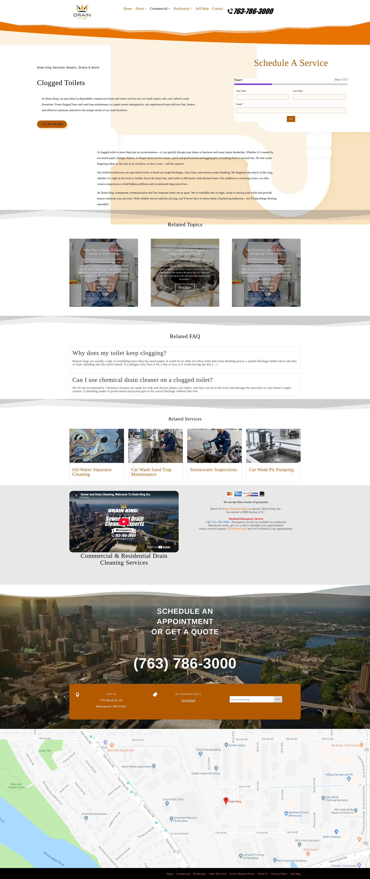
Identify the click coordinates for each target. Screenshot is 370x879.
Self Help (202, 9)
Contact (217, 9)
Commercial (159, 9)
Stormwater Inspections (213, 469)
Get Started (188, 700)
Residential (181, 9)
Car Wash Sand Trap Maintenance (151, 472)
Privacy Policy (279, 874)
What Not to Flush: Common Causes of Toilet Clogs (103, 251)
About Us (263, 874)
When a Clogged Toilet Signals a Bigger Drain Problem (185, 251)
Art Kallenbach (91, 259)
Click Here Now (237, 528)
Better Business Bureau (236, 508)
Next (291, 119)
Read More (103, 287)
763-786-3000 (220, 522)
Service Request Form (242, 874)
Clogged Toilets (117, 259)
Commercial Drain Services (98, 262)
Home (128, 9)
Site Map (296, 874)
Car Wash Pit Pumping (271, 469)
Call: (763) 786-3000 (51, 124)
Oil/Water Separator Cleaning (92, 472)
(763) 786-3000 (185, 663)
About (139, 9)
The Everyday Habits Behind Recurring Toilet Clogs (266, 251)
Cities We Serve (217, 874)
